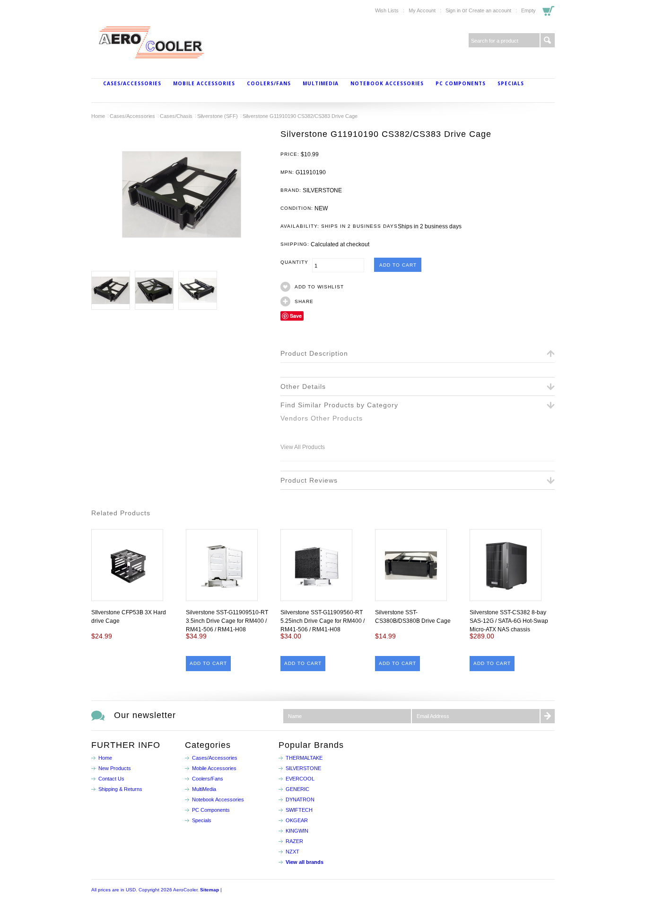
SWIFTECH (299, 810)
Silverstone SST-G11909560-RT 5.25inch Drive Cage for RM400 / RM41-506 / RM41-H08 (322, 621)
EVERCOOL (300, 778)
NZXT (292, 851)
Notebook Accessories (387, 83)
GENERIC (297, 789)
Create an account (490, 10)
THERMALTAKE (304, 758)
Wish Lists (387, 10)
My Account (422, 10)
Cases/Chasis (176, 116)
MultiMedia (321, 83)
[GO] (548, 40)
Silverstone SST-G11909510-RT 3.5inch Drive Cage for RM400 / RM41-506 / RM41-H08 (227, 621)
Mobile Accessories (204, 83)
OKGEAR (297, 820)
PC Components (461, 83)
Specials (511, 83)
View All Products (302, 447)
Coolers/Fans (269, 83)
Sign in (453, 10)
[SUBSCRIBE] (548, 716)
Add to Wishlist (319, 286)
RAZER (294, 841)
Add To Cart (208, 663)
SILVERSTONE (303, 768)
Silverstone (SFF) (217, 116)
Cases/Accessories (132, 83)
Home (98, 116)
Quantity (296, 262)
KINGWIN (297, 831)
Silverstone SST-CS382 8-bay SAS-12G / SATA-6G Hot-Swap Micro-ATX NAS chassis (509, 621)
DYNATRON (300, 799)
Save (296, 315)
